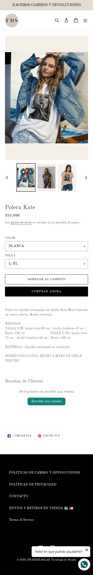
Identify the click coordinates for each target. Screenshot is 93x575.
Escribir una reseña (46, 401)
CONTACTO (18, 496)
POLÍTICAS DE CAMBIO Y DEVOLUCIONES (44, 473)
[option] (26, 177)
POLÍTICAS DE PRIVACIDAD (32, 484)
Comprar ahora (46, 291)
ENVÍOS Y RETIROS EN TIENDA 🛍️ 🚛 (41, 508)
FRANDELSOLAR (38, 560)
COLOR (10, 237)
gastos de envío (21, 222)
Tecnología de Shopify (63, 560)
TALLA (10, 255)
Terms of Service (21, 520)
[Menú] (85, 20)
